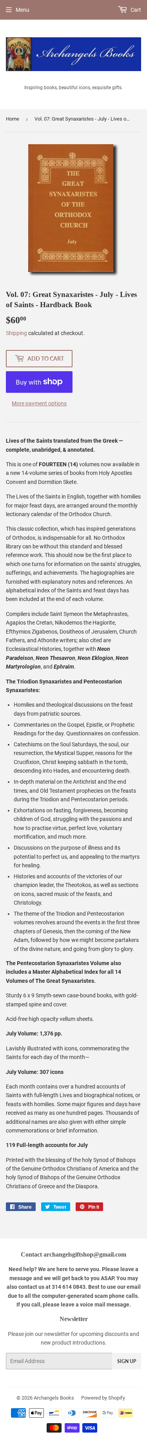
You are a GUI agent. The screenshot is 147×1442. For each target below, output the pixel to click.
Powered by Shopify (103, 1398)
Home (12, 119)
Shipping (16, 333)
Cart (135, 10)
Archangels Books (54, 1398)
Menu (22, 10)
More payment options (39, 403)
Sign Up (126, 1361)
